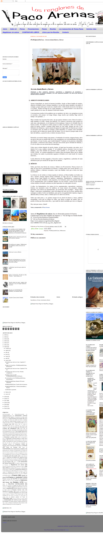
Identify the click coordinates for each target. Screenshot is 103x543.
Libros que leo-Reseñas (50, 32)
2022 (5, 342)
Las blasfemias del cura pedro (11, 458)
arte (8, 422)
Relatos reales (23, 486)
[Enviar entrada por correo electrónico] (65, 226)
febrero (7, 392)
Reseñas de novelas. (8, 491)
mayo (7, 356)
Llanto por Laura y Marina (15, 252)
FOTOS (25, 445)
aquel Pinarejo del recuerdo (15, 418)
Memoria (4, 466)
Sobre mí (13, 29)
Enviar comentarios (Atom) (43, 300)
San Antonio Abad (19, 494)
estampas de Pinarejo (22, 441)
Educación (25, 432)
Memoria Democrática (11, 466)
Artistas (12, 422)
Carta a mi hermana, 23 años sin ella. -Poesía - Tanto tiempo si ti (18, 275)
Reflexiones (63, 230)
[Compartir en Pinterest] (50, 228)
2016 (5, 402)
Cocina (11, 425)
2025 (5, 337)
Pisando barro (7, 475)
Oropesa (20, 470)
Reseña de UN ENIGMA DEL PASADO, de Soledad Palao (15, 290)
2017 (5, 400)
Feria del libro (7, 442)
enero (7, 394)
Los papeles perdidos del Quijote (21, 463)
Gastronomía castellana (19, 448)
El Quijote (25, 435)
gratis (4, 453)
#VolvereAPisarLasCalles (19, 414)
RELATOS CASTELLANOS (16, 484)
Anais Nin (5, 418)
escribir (18, 437)
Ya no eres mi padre (15, 504)
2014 (5, 406)
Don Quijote (18, 431)
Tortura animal (24, 498)
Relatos (16, 482)
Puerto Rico (7, 480)
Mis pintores (24, 468)
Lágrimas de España (12, 457)
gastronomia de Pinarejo (8, 450)
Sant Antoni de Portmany (14, 495)
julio (7, 352)
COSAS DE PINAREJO (9, 428)
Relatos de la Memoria (7, 485)
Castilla (24, 424)
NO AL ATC (12, 469)
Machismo (6, 464)
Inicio (5, 29)
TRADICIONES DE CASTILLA (11, 500)
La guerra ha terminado (15, 454)
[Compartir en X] (47, 228)
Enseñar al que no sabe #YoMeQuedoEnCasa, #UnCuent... (14, 375)
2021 (5, 344)
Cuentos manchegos (12, 430)
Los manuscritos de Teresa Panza (71, 29)
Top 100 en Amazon (16, 498)
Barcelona (25, 422)
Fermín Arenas (16, 442)
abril (7, 358)
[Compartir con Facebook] (49, 228)
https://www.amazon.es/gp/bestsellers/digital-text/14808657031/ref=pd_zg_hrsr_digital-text (46, 222)
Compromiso (17, 425)
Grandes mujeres (22, 451)
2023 (5, 340)
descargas (20, 430)
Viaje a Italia (5, 502)
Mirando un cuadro (20, 466)
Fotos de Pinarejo (11, 447)
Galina (23, 447)
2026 (5, 334)
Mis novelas (11, 468)
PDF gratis (23, 472)
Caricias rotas (91, 29)
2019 (5, 396)
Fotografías (23, 442)
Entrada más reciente (37, 297)
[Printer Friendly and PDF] (37, 229)
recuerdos (17, 480)
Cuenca (4, 430)
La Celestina (6, 454)
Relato (7, 482)
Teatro (23, 497)
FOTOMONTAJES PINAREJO (15, 445)
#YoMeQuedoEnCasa (54, 230)
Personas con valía (18, 473)
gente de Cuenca (6, 451)
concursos (24, 425)
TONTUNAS (6, 498)
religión (4, 488)
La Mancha (23, 454)
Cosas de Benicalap (20, 427)
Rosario (12, 494)
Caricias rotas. (18, 424)
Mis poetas (6, 469)
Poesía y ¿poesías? (15, 477)
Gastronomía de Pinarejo (20, 450)
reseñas (9, 488)
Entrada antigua (77, 297)
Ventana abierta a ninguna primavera (18, 501)
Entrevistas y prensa (9, 437)
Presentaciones (33, 29)
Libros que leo (18, 460)
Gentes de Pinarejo (14, 451)
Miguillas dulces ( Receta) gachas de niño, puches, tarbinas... (17, 237)
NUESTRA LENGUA (20, 469)
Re (12, 480)
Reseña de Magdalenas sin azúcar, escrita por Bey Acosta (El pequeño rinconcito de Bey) (17, 261)
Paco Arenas (46, 207)
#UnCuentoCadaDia (6, 414)
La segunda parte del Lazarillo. (10, 455)
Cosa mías (10, 427)
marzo (7, 360)
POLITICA (15, 479)
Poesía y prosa (6, 479)
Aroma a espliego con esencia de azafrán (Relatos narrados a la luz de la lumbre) (15, 421)
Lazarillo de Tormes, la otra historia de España (91, 380)
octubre (7, 348)
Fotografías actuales (7, 444)
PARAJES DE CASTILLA (13, 472)
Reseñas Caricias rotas (18, 489)
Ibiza (16, 453)
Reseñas (53, 29)
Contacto (65, 32)
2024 (5, 338)
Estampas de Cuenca (11, 441)
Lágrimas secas (23, 457)
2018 (5, 398)
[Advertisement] (56, 284)
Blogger (67, 529)
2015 (5, 404)
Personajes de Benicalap (8, 473)
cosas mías (22, 428)
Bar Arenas (18, 422)
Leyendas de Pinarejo (8, 460)
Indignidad (21, 453)
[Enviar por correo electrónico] (44, 228)
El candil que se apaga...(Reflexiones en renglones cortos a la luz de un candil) (18, 245)
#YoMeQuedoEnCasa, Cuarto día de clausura (16, 384)
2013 (5, 408)
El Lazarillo (19, 435)
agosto (7, 350)
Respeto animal (6, 494)
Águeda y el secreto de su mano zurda (18, 417)
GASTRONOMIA (7, 448)
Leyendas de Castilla (22, 458)
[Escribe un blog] (46, 228)
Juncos (25, 453)
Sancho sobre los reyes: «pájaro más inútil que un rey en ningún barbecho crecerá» (18, 283)
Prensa (22, 29)
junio (7, 354)
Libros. (15, 461)
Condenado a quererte (10, 389)
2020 (5, 346)
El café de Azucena (8, 434)
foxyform (5, 522)
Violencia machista (13, 502)
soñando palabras (15, 497)
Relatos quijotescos (12, 486)
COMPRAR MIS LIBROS (30, 32)
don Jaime (12, 431)
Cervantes (5, 425)
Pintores (25, 473)
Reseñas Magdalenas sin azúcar (17, 492)
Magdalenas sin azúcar (11, 32)
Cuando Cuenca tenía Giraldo (16, 297)
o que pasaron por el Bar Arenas (10, 470)
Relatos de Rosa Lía (18, 485)
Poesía (44, 29)
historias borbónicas (10, 453)
